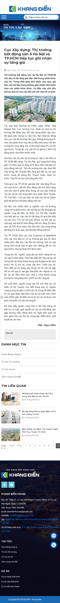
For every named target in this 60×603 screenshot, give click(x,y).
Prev (19, 445)
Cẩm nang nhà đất (11, 376)
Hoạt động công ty (11, 354)
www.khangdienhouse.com (22, 515)
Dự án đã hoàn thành (10, 586)
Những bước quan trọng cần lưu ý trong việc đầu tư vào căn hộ (37, 394)
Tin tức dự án (8, 369)
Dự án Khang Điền (44, 519)
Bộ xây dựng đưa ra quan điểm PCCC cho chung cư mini (39, 412)
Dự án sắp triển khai (10, 581)
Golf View (5, 531)
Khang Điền (10, 519)
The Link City (27, 527)
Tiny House (47, 599)
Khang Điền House (25, 519)
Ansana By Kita (50, 527)
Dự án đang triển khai (10, 577)
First (12, 445)
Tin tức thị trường (10, 361)
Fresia (38, 527)
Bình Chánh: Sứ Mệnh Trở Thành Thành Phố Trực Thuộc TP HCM (40, 430)
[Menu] (3, 17)
